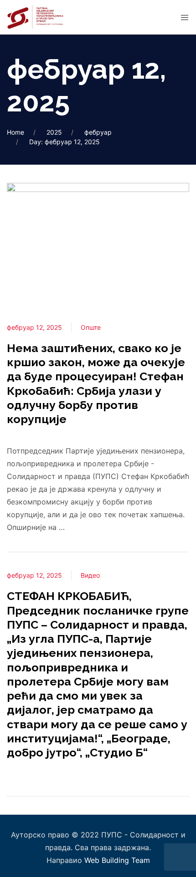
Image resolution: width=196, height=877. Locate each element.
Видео (90, 575)
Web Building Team (117, 860)
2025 (54, 132)
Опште (91, 327)
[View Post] (98, 242)
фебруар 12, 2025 (34, 327)
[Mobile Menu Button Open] (184, 17)
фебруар (98, 132)
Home (15, 132)
